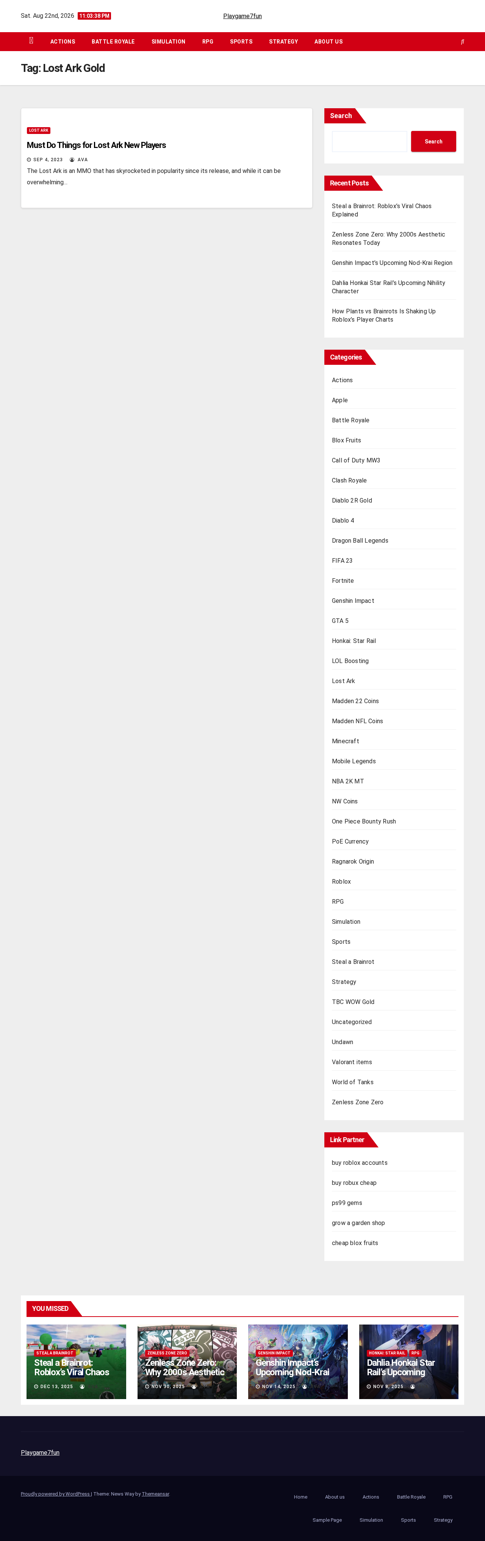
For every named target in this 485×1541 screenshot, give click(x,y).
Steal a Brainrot (353, 961)
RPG (208, 42)
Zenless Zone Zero (357, 1102)
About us (328, 42)
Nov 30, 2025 (168, 1386)
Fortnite (343, 580)
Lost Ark (38, 130)
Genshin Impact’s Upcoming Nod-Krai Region (392, 262)
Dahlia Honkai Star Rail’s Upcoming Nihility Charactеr (401, 1372)
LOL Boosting (350, 661)
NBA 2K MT (348, 781)
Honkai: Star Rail (354, 640)
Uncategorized (352, 1022)
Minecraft (345, 741)
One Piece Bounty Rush (364, 821)
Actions (62, 42)
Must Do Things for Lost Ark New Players (96, 145)
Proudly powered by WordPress (56, 1494)
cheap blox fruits (355, 1243)
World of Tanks (353, 1082)
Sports (241, 42)
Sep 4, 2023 (48, 159)
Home (300, 1497)
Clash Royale (349, 480)
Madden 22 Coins (355, 701)
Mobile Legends (354, 761)
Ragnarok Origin (353, 861)
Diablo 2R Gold (352, 500)
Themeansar (155, 1494)
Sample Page (327, 1520)
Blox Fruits (346, 440)
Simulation (169, 42)
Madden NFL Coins (357, 721)
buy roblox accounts (360, 1162)
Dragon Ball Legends (360, 540)
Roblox (341, 881)
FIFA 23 (342, 560)
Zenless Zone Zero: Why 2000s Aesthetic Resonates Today (184, 1372)
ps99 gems (347, 1202)
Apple (340, 400)
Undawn (342, 1042)
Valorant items (352, 1062)
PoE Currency (350, 841)
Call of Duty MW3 (356, 460)
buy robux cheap (354, 1182)
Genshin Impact (353, 600)
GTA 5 (340, 620)
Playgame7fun (242, 16)
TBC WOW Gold (353, 1002)
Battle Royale (113, 42)
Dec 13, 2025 (57, 1386)
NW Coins (345, 801)
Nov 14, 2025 (279, 1386)
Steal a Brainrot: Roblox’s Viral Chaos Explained (71, 1372)
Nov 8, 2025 (388, 1386)
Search (341, 116)
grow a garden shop (358, 1223)
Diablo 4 (343, 520)
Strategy (283, 42)
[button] (462, 41)
